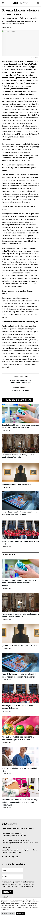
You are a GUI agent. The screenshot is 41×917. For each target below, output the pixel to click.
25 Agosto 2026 (7, 546)
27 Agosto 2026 (7, 487)
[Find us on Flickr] (17, 857)
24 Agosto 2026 (7, 773)
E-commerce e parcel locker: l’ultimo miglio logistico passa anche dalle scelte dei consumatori (20, 802)
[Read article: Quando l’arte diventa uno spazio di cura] (20, 472)
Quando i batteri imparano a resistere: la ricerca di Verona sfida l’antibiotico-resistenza (19, 582)
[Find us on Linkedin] (9, 857)
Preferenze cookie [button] (7, 913)
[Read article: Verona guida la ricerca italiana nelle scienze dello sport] (20, 529)
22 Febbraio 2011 (7, 27)
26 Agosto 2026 (7, 517)
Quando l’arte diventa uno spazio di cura (17, 484)
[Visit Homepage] (20, 3)
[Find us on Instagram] (13, 857)
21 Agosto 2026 (7, 807)
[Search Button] (38, 3)
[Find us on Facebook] (2, 857)
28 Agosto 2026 (7, 430)
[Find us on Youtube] (6, 857)
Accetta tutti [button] (20, 913)
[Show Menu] (3, 3)
